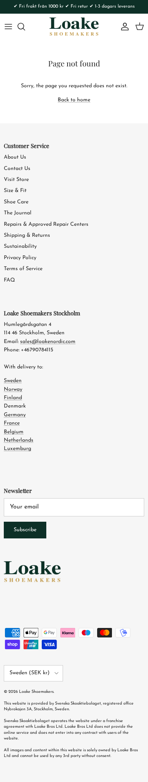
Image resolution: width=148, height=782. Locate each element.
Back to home (74, 100)
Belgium (14, 432)
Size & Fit (15, 191)
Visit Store (16, 180)
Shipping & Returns (27, 235)
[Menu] (8, 26)
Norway (13, 389)
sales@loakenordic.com (48, 342)
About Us (15, 157)
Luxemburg (17, 449)
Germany (15, 415)
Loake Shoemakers (36, 692)
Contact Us (17, 169)
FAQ (9, 280)
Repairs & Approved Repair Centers (46, 224)
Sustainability (20, 246)
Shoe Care (16, 202)
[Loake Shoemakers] (74, 26)
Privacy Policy (20, 258)
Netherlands (18, 440)
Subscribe (25, 530)
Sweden (13, 381)
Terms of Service (23, 269)
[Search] (25, 26)
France (12, 423)
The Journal (17, 213)
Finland (13, 398)
